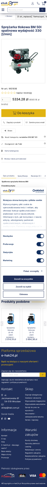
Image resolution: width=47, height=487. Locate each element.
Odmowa (23, 294)
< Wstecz (8, 16)
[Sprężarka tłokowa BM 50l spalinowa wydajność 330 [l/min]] (23, 61)
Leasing (28, 447)
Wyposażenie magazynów (35, 401)
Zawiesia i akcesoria (33, 398)
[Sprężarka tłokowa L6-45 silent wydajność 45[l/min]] (10, 319)
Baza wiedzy (6, 451)
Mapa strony (6, 454)
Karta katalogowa (12, 151)
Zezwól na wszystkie (23, 279)
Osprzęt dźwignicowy (33, 395)
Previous (2, 323)
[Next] (45, 323)
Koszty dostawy (31, 440)
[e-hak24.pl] (9, 3)
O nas (3, 439)
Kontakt (4, 436)
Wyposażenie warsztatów (35, 404)
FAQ (3, 442)
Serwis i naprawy (31, 420)
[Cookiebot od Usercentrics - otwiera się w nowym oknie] (33, 191)
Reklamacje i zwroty (33, 450)
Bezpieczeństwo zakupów (35, 456)
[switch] (40, 244)
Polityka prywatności (33, 459)
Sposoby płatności (32, 443)
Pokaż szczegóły (31, 271)
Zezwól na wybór (23, 286)
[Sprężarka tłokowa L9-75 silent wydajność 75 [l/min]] (31, 319)
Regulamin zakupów (33, 453)
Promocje (5, 458)
